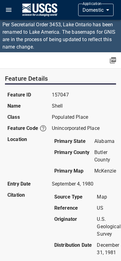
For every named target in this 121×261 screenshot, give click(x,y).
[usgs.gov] (39, 9)
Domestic (93, 10)
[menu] (8, 9)
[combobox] (96, 10)
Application (92, 4)
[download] (113, 60)
